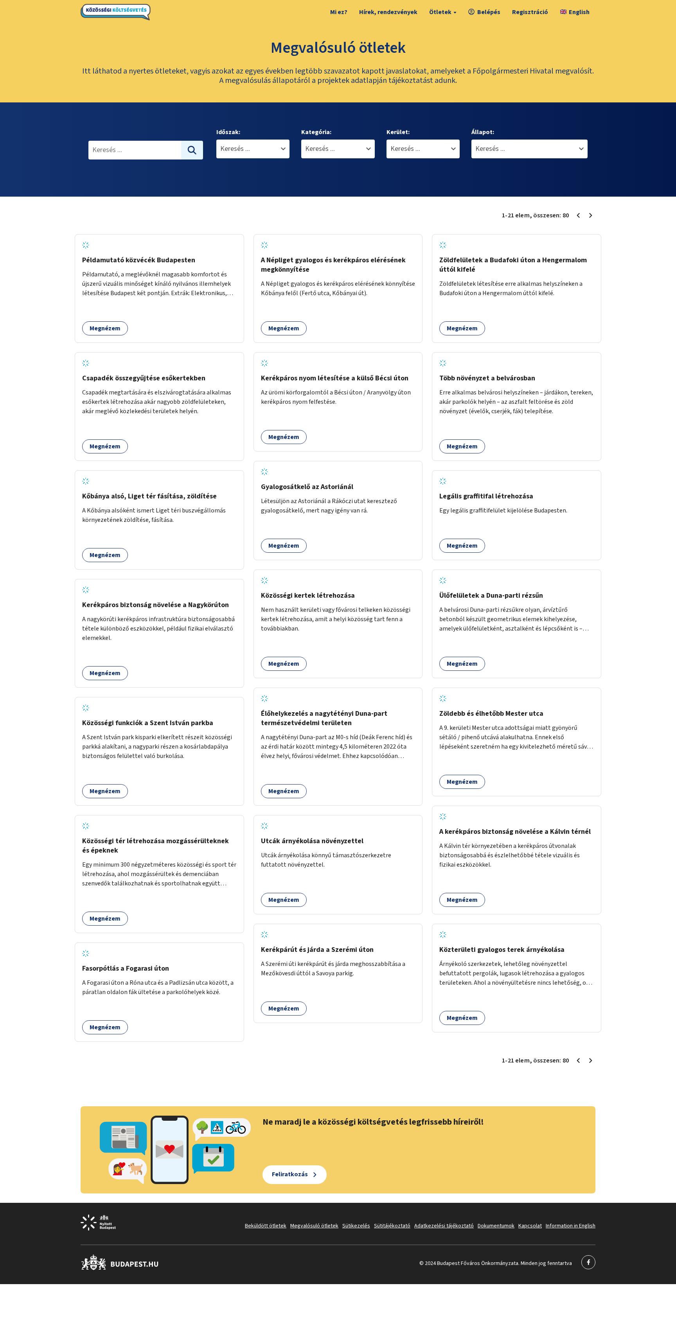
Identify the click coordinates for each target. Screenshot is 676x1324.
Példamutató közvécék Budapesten (138, 260)
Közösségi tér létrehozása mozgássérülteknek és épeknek (155, 845)
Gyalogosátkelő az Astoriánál (307, 487)
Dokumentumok (496, 1226)
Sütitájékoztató (392, 1226)
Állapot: (482, 132)
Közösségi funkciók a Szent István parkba (147, 723)
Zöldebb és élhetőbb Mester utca (491, 713)
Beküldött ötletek (265, 1226)
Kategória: (316, 132)
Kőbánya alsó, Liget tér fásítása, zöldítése (149, 496)
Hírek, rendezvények (388, 12)
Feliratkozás (290, 1174)
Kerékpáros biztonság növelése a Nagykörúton (155, 605)
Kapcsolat (530, 1226)
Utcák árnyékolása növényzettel (312, 841)
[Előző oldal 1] (578, 215)
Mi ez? (338, 12)
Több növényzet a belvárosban (487, 378)
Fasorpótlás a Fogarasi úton (125, 968)
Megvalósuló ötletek (314, 1226)
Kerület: (398, 132)
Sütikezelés (356, 1226)
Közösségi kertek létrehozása (308, 595)
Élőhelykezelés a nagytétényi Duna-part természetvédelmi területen (324, 718)
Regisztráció (530, 12)
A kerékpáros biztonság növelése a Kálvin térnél (515, 832)
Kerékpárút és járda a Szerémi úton (317, 950)
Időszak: (228, 132)
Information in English (570, 1226)
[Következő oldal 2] (590, 215)
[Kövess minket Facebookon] (120, 1268)
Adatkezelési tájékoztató (444, 1226)
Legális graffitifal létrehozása (486, 496)
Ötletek (440, 12)
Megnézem (105, 328)
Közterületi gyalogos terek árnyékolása (502, 950)
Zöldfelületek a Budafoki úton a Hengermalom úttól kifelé (513, 264)
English (579, 12)
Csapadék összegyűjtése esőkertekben (143, 378)
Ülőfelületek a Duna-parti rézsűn (491, 595)
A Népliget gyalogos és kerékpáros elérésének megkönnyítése (333, 264)
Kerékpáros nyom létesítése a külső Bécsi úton (334, 378)
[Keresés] (192, 150)
